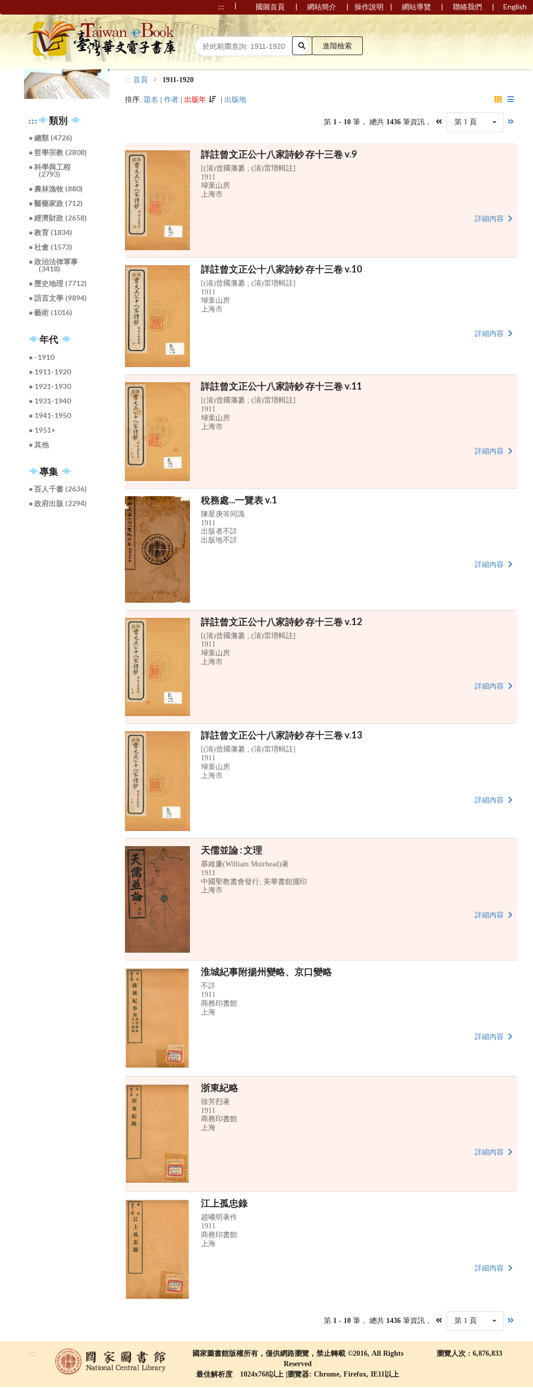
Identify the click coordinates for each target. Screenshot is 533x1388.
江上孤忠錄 (224, 1203)
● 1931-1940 (50, 400)
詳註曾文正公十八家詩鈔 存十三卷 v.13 (281, 735)
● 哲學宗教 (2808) (58, 152)
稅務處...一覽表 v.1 (239, 500)
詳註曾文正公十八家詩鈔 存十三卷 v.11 (281, 386)
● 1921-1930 (50, 386)
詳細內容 (490, 219)
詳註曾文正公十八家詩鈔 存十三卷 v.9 (279, 154)
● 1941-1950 (50, 415)
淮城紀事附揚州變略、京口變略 (266, 971)
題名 (151, 99)
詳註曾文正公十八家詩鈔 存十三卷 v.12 (281, 621)
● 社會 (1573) (51, 246)
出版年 (195, 99)
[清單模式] (511, 99)
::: (32, 120)
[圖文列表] (498, 99)
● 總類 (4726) (51, 137)
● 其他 (39, 444)
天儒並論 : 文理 (231, 850)
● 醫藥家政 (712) (56, 203)
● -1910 (42, 357)
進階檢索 (337, 45)
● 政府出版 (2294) (58, 503)
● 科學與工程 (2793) (50, 170)
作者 (171, 99)
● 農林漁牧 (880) (56, 188)
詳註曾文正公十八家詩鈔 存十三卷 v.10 (281, 269)
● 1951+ (42, 429)
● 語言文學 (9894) (58, 297)
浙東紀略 (219, 1087)
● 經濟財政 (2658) (58, 217)
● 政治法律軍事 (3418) (54, 265)
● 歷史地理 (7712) (58, 283)
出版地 (235, 99)
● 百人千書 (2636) (58, 488)
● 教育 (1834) (51, 232)
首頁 (140, 80)
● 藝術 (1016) (51, 312)
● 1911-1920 (50, 371)
